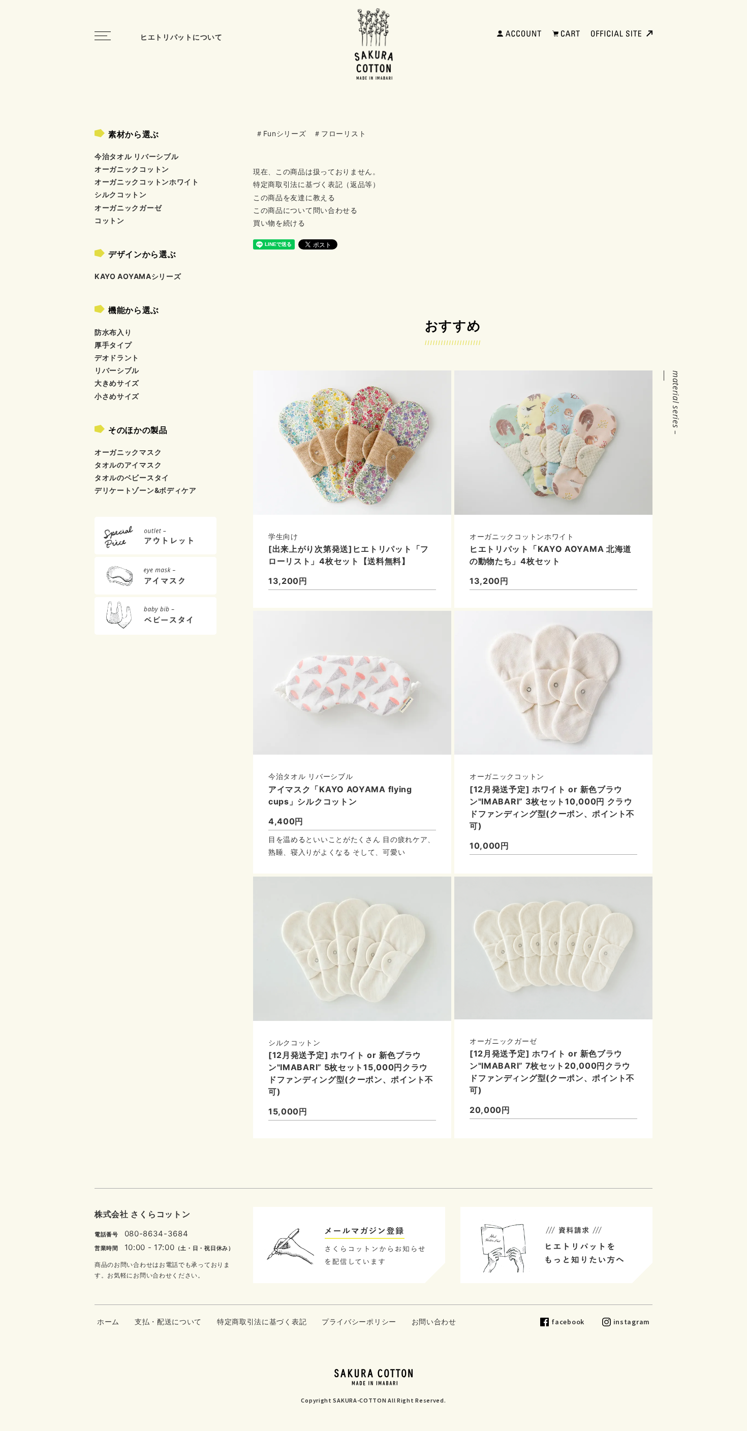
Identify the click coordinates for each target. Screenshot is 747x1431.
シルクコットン (121, 194)
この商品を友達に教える (294, 197)
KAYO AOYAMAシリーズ (138, 276)
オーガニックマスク (128, 452)
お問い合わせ (434, 1321)
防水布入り (113, 332)
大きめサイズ (117, 383)
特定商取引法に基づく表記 (261, 1321)
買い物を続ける (279, 223)
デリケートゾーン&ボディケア (146, 490)
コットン (109, 220)
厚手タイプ (113, 344)
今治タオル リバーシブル (136, 156)
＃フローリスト (340, 133)
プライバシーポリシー (359, 1321)
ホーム (108, 1321)
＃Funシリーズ (281, 133)
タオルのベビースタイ (132, 477)
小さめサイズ (117, 396)
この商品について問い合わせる (305, 210)
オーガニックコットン (132, 169)
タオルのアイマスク (128, 464)
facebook (567, 1321)
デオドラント (117, 357)
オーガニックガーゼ (128, 207)
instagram (631, 1321)
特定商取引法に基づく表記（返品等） (316, 184)
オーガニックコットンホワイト (147, 181)
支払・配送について (168, 1321)
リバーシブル (117, 370)
